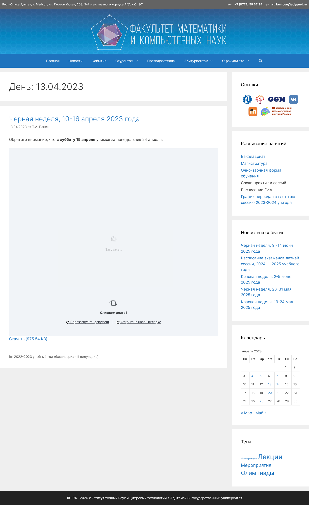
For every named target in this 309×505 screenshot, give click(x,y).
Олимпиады (257, 472)
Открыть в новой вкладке (140, 322)
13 (269, 384)
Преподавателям (161, 61)
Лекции (270, 457)
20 (270, 393)
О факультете (233, 61)
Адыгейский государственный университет (206, 498)
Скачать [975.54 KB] (28, 339)
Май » (260, 413)
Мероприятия (256, 465)
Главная (52, 61)
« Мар (246, 413)
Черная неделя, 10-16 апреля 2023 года (74, 119)
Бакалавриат (253, 156)
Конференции (249, 458)
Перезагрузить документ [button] (89, 322)
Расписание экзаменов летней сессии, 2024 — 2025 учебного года (270, 264)
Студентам (124, 61)
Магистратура (254, 163)
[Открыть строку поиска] (260, 61)
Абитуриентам (196, 61)
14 (278, 384)
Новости (76, 61)
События (99, 61)
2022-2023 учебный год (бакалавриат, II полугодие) (56, 356)
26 (261, 401)
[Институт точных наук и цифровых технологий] (158, 31)
